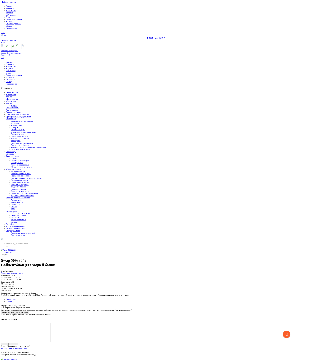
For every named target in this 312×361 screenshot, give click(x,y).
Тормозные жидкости (20, 185)
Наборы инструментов (20, 213)
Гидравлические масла (20, 176)
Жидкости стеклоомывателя (22, 196)
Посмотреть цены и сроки (12, 273)
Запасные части (12, 156)
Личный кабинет (14, 53)
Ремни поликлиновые (20, 165)
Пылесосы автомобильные (22, 143)
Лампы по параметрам (20, 160)
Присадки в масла (18, 189)
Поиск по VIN (12, 92)
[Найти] (7, 246)
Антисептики (16, 200)
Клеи (13, 209)
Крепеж (9, 103)
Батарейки (10, 224)
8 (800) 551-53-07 (156, 38)
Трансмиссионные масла (21, 174)
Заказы (4, 51)
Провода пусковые (13, 112)
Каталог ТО (11, 95)
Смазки (14, 207)
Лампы (14, 158)
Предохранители (13, 231)
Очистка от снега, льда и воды (23, 132)
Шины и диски (12, 99)
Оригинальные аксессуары (22, 121)
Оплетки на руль (18, 130)
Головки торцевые (18, 215)
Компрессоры (16, 125)
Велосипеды (11, 152)
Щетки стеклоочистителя (21, 167)
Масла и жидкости (13, 169)
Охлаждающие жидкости (21, 182)
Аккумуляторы (12, 110)
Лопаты (14, 222)
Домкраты (15, 127)
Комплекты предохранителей (23, 233)
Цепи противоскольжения (21, 149)
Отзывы (9, 301)
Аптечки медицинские (15, 228)
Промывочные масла (19, 180)
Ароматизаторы (17, 134)
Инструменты (11, 211)
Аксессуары (11, 119)
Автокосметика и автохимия (18, 198)
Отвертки (15, 217)
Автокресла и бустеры (20, 145)
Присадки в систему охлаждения (24, 193)
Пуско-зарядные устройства (17, 114)
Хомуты (14, 106)
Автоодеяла (15, 141)
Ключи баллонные (18, 220)
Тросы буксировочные (15, 226)
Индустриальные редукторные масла (26, 178)
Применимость (12, 299)
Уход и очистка (17, 202)
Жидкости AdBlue (18, 187)
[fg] (4, 35)
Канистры (15, 123)
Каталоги (8, 88)
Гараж (3, 53)
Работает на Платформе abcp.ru (14, 348)
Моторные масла (18, 171)
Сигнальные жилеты (19, 136)
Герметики (15, 204)
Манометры (11, 101)
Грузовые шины (12, 108)
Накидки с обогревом (20, 138)
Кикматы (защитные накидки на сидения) (28, 147)
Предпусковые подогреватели (18, 116)
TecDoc (9, 97)
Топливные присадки (20, 191)
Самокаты (10, 154)
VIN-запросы (12, 51)
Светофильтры (17, 163)
